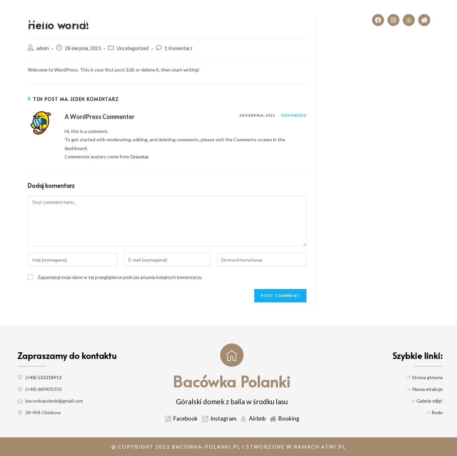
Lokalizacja (343, 26)
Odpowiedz (293, 115)
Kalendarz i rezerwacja (322, 13)
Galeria (245, 13)
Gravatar (139, 156)
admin (42, 48)
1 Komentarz (178, 48)
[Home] (424, 20)
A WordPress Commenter (99, 116)
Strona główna (144, 13)
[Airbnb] (409, 20)
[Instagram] (393, 20)
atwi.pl (333, 447)
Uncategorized (133, 48)
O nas (183, 13)
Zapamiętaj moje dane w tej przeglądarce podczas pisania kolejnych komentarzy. (119, 277)
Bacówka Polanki (53, 19)
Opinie (275, 13)
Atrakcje (213, 13)
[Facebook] (378, 20)
